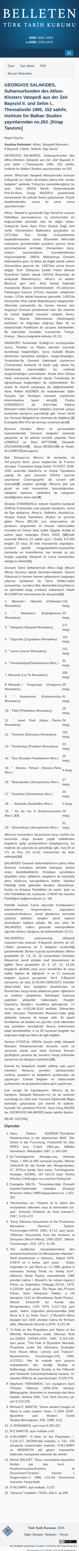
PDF (43, 66)
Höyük (63, 1534)
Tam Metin (27, 66)
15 (52, 1059)
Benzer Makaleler (20, 73)
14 (19, 856)
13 (16, 815)
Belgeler (51, 1534)
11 (29, 561)
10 (65, 534)
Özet (11, 66)
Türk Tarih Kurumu (42, 1528)
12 (61, 594)
